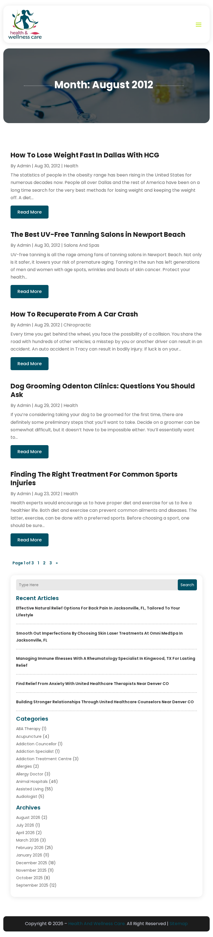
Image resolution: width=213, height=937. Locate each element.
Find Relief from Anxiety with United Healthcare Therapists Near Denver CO (92, 683)
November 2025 (31, 870)
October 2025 (29, 878)
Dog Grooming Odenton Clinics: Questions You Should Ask (103, 390)
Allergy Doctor (29, 774)
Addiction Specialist (35, 751)
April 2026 (25, 832)
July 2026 (25, 825)
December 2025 (31, 863)
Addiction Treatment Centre (44, 759)
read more (29, 212)
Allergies (24, 766)
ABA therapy (28, 728)
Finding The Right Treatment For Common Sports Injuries (94, 478)
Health (71, 166)
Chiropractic (77, 325)
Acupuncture (29, 736)
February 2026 (30, 847)
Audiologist (26, 796)
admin (24, 166)
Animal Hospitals (32, 781)
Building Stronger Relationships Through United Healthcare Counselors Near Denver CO (105, 702)
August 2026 (28, 817)
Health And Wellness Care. (97, 923)
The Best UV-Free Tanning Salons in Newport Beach (98, 234)
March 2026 (27, 840)
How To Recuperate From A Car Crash (74, 314)
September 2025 (32, 885)
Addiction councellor (36, 744)
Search (187, 585)
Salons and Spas (81, 245)
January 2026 (29, 855)
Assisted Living (30, 789)
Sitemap (178, 923)
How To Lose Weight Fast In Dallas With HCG (85, 155)
